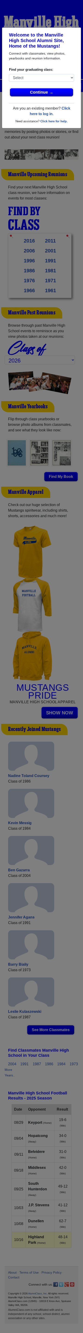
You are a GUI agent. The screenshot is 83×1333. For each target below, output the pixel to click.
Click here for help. (54, 121)
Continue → (41, 92)
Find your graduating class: (31, 69)
